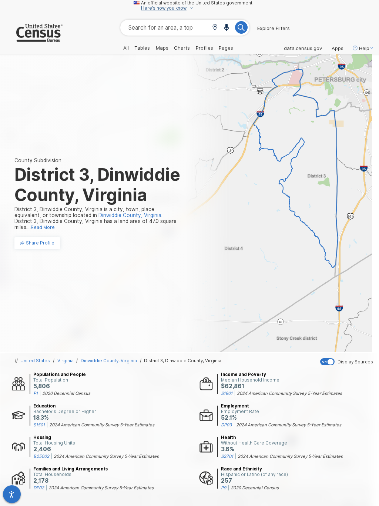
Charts (182, 48)
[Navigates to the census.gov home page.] (31, 39)
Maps (162, 48)
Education (44, 406)
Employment (235, 406)
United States (35, 360)
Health (228, 437)
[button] (214, 28)
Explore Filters (273, 28)
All (126, 48)
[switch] (348, 361)
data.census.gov (303, 48)
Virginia (65, 360)
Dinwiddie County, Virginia (109, 360)
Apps (337, 48)
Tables (142, 48)
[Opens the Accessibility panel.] (12, 494)
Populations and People (59, 374)
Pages (226, 48)
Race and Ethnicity (241, 469)
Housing (42, 437)
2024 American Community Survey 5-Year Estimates (289, 393)
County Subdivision (37, 160)
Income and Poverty (243, 374)
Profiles (204, 48)
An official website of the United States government (196, 3)
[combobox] (184, 28)
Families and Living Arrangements (70, 469)
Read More (43, 227)
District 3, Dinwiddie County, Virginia (182, 360)
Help (364, 48)
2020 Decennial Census (66, 393)
